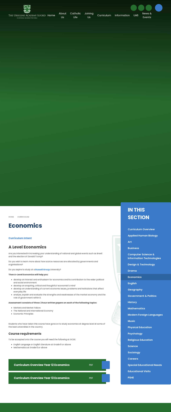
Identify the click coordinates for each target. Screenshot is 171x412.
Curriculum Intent (20, 238)
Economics (38, 217)
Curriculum (23, 217)
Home (11, 217)
